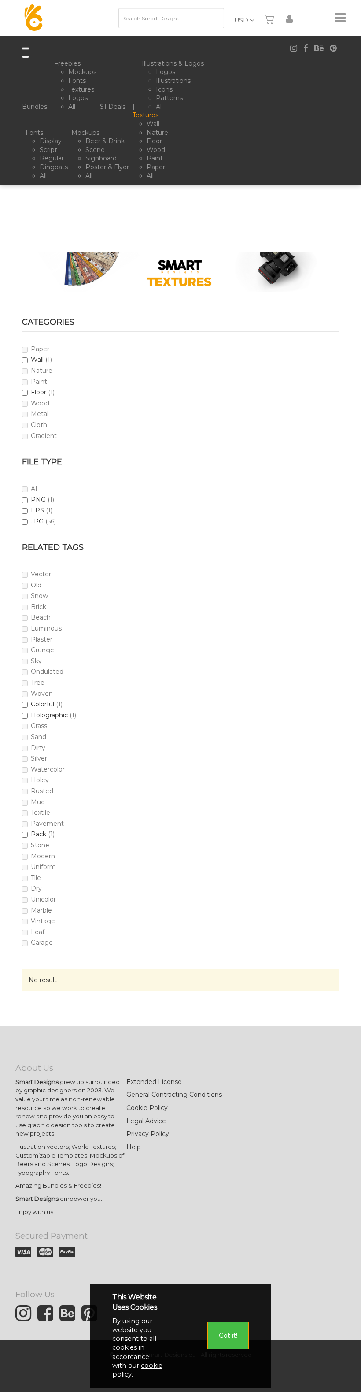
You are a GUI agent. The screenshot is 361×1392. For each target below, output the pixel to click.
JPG (37, 521)
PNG (38, 500)
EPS (37, 510)
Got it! (228, 1336)
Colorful (42, 704)
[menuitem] (36, 107)
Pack (38, 834)
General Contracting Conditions (174, 1095)
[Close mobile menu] (25, 57)
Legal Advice (146, 1121)
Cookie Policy (147, 1108)
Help (133, 1147)
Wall (37, 360)
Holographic (49, 715)
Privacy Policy (147, 1134)
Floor (38, 392)
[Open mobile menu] (25, 48)
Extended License (154, 1082)
